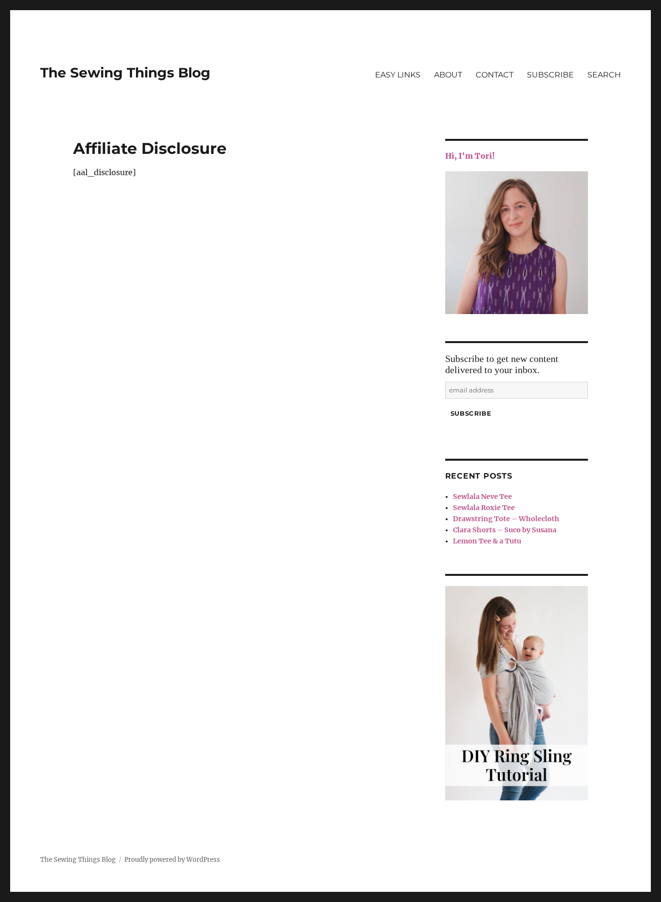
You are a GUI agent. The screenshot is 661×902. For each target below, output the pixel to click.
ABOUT (448, 74)
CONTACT (494, 74)
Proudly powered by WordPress (172, 860)
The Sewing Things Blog (125, 72)
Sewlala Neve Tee (482, 496)
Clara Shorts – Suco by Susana (504, 530)
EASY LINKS (398, 74)
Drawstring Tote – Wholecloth (506, 518)
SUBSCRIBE (550, 74)
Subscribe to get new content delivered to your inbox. (501, 364)
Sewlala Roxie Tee (484, 507)
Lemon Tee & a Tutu (487, 541)
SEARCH (604, 74)
